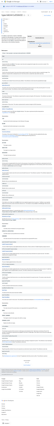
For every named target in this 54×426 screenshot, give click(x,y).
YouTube (21, 391)
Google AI (4, 412)
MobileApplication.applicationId (10, 356)
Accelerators (4, 387)
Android (38, 380)
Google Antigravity (40, 389)
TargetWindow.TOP (6, 112)
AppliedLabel (5, 259)
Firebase (38, 385)
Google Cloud (39, 391)
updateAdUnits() (46, 43)
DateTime (4, 290)
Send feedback (47, 15)
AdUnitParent (5, 85)
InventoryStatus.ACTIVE (23, 134)
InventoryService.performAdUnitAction (10, 136)
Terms (3, 419)
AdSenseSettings (6, 208)
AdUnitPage (32, 43)
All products (4, 414)
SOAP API (19, 11)
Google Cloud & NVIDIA (6, 389)
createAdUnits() (38, 43)
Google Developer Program (7, 380)
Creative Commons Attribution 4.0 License (37, 369)
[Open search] (38, 1)
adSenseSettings (15, 218)
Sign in (50, 1)
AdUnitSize (5, 170)
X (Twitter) (21, 389)
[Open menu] (2, 1)
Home (3, 11)
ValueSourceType (6, 216)
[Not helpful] (51, 12)
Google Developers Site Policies (35, 370)
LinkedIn (20, 387)
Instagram (21, 385)
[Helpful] (49, 12)
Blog (20, 380)
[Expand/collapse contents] (9, 19)
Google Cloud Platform (6, 410)
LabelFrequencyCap (7, 244)
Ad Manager (16, 1)
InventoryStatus (6, 131)
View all (38, 395)
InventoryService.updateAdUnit (8, 135)
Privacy (7, 419)
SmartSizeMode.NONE (39, 299)
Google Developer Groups (7, 383)
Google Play (39, 393)
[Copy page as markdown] (28, 15)
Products (7, 11)
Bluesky (20, 383)
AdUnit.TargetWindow (7, 109)
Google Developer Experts (7, 385)
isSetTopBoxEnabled (7, 342)
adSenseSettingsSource (29, 210)
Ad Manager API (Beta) (22, 6)
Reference (24, 11)
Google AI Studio (40, 387)
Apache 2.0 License (17, 370)
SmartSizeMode (5, 297)
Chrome (38, 383)
